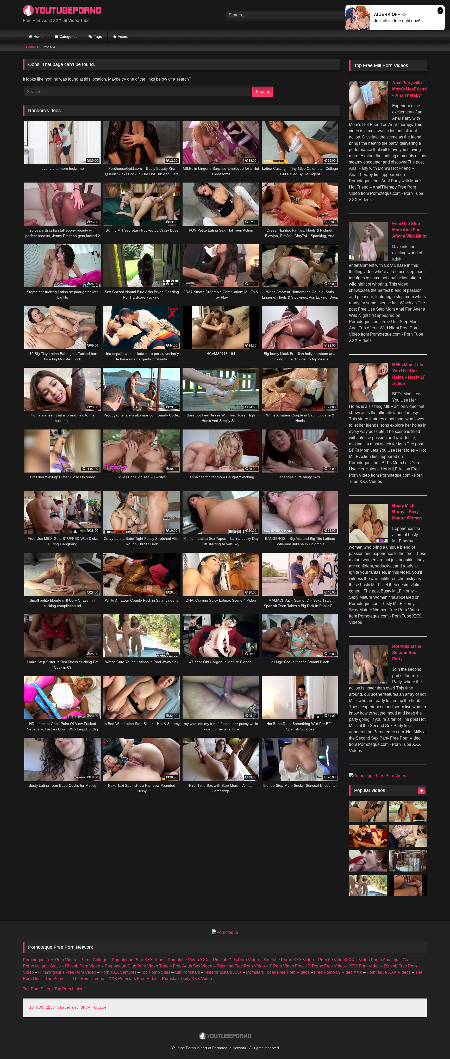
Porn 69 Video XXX (336, 960)
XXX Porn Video (364, 966)
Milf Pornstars (187, 972)
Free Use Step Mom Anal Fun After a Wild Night (409, 229)
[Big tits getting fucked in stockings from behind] (368, 861)
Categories (68, 36)
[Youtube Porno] (62, 10)
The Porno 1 (56, 978)
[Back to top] (434, 1043)
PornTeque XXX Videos (389, 972)
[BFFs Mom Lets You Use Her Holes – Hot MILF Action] (368, 400)
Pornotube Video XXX (188, 960)
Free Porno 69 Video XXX (338, 972)
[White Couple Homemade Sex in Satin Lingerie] (408, 836)
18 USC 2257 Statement (53, 1008)
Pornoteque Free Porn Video (49, 960)
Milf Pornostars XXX (223, 972)
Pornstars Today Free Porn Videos (278, 972)
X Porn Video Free (286, 966)
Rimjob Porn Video (82, 966)
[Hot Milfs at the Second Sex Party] (368, 682)
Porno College (93, 960)
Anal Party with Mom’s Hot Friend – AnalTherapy (409, 89)
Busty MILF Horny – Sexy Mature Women (407, 511)
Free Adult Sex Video (192, 966)
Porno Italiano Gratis (42, 966)
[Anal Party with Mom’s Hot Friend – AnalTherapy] (368, 119)
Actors (123, 36)
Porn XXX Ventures (118, 972)
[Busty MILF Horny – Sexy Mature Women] (368, 541)
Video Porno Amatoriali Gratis (386, 960)
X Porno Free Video (326, 966)
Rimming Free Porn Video (241, 966)
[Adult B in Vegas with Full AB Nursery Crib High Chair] (408, 861)
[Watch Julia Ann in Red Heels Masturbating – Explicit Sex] (368, 836)
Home (38, 36)
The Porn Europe (88, 978)
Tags (98, 36)
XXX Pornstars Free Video (133, 978)
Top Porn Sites (36, 989)
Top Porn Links (68, 989)
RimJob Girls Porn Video (236, 960)
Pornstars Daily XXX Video (187, 978)
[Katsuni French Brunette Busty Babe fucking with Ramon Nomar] (368, 811)
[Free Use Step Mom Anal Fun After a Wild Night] (368, 259)
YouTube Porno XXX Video (288, 960)
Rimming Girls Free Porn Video (67, 972)
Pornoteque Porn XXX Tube (137, 960)
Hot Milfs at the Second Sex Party (406, 652)
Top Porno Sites (155, 972)
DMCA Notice (94, 1008)
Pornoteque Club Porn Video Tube (136, 966)
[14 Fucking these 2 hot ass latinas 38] (408, 811)
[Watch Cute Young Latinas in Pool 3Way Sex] (368, 885)
